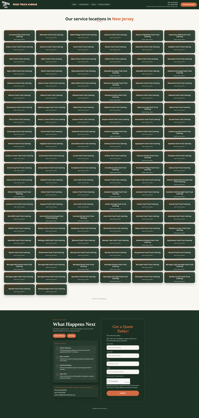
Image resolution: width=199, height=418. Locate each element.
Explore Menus (59, 336)
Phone (109, 368)
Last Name (110, 351)
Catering (71, 336)
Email (108, 360)
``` (24, 4)
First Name (110, 343)
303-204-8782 (173, 4)
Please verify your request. (115, 376)
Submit (123, 393)
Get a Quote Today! (188, 4)
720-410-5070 (173, 2)
